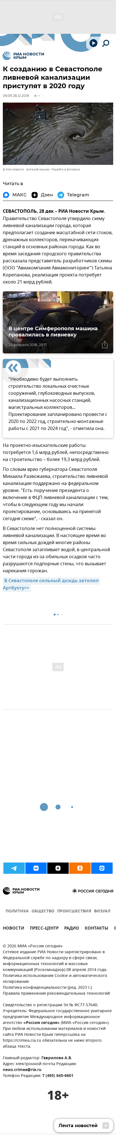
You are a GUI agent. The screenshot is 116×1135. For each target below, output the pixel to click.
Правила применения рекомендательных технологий (56, 993)
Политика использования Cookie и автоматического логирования (55, 979)
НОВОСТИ (13, 929)
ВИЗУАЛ (102, 911)
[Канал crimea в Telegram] (14, 868)
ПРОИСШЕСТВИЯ (74, 911)
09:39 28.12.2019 (16, 96)
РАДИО (71, 929)
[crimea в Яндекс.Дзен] (58, 868)
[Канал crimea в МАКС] (102, 868)
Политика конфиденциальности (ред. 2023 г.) (47, 988)
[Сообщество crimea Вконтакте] (36, 868)
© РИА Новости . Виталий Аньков (26, 169)
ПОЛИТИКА (17, 911)
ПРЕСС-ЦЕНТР (44, 929)
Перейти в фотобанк (66, 169)
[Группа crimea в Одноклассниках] (80, 868)
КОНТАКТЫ (96, 929)
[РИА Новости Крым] (23, 55)
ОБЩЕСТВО (43, 911)
